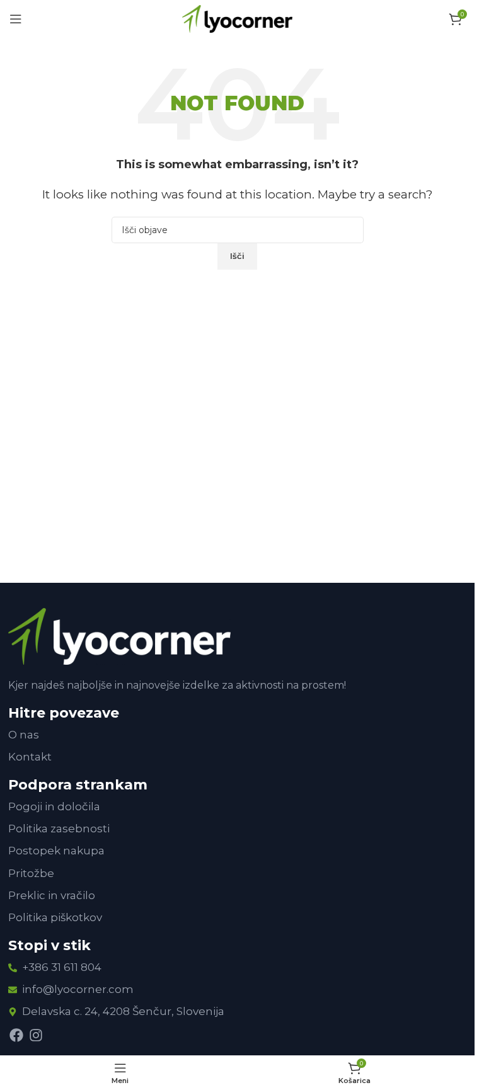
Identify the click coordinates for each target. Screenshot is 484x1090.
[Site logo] (237, 17)
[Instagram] (36, 1035)
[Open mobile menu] (15, 19)
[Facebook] (16, 1035)
